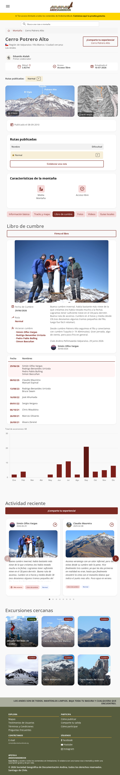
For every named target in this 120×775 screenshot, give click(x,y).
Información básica (19, 214)
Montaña (17, 30)
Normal (32, 78)
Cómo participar (69, 726)
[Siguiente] (115, 558)
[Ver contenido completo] (55, 524)
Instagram (68, 748)
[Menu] (26, 6)
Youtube (68, 744)
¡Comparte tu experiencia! (100, 41)
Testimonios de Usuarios (21, 722)
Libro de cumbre (63, 214)
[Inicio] (9, 30)
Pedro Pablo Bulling (26, 338)
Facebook (67, 740)
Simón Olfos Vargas (26, 332)
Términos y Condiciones (20, 726)
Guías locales (107, 214)
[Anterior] (7, 558)
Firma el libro (61, 233)
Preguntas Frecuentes (19, 729)
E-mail (11, 740)
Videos (91, 214)
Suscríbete (13, 761)
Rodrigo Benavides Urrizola (30, 335)
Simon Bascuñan (25, 341)
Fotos (80, 214)
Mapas (11, 719)
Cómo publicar (68, 719)
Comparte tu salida (71, 722)
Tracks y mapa (42, 214)
